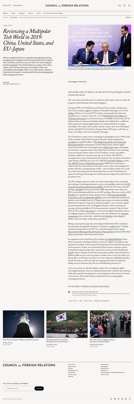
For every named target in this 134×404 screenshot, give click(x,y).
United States (88, 300)
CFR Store (104, 370)
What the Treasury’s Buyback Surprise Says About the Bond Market (102, 341)
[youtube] (118, 398)
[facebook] (111, 398)
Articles (5, 17)
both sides (71, 195)
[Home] (67, 6)
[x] (129, 398)
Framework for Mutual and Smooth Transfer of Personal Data (90, 232)
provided (79, 190)
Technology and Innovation (101, 300)
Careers (70, 368)
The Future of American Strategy (53, 13)
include (70, 253)
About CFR (71, 364)
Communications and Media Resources (113, 372)
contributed (72, 142)
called (87, 111)
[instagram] (122, 398)
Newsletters (104, 368)
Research (22, 13)
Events (39, 13)
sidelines (71, 113)
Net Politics (76, 286)
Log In (119, 5)
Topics (13, 13)
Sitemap (70, 376)
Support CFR (7, 5)
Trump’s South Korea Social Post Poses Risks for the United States (57, 341)
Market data (108, 147)
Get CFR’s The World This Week (15, 383)
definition (108, 216)
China (80, 300)
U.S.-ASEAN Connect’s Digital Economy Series (86, 163)
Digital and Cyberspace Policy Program (96, 286)
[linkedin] (114, 398)
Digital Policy (8, 25)
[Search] (124, 5)
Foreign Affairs (17, 5)
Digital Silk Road (114, 239)
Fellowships (104, 366)
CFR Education (72, 370)
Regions (5, 13)
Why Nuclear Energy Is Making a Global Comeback (20, 340)
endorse (113, 226)
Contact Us (71, 372)
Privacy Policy (72, 374)
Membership (104, 364)
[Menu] (129, 5)
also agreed (90, 211)
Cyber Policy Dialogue (114, 161)
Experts (30, 13)
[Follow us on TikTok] (126, 398)
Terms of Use (105, 374)
